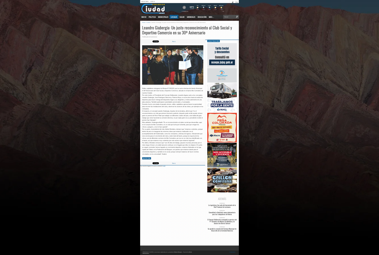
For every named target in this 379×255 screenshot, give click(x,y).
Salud (182, 17)
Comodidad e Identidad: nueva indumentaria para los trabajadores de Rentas (222, 213)
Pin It (173, 41)
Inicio (143, 17)
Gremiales (191, 17)
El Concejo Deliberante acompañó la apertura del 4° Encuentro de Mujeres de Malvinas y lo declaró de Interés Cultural (222, 221)
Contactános (232, 252)
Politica (152, 17)
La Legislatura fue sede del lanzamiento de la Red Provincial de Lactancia (222, 206)
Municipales (163, 17)
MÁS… (211, 17)
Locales (174, 17)
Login (164, 166)
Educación (202, 17)
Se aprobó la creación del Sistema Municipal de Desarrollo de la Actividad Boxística (222, 230)
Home (143, 22)
